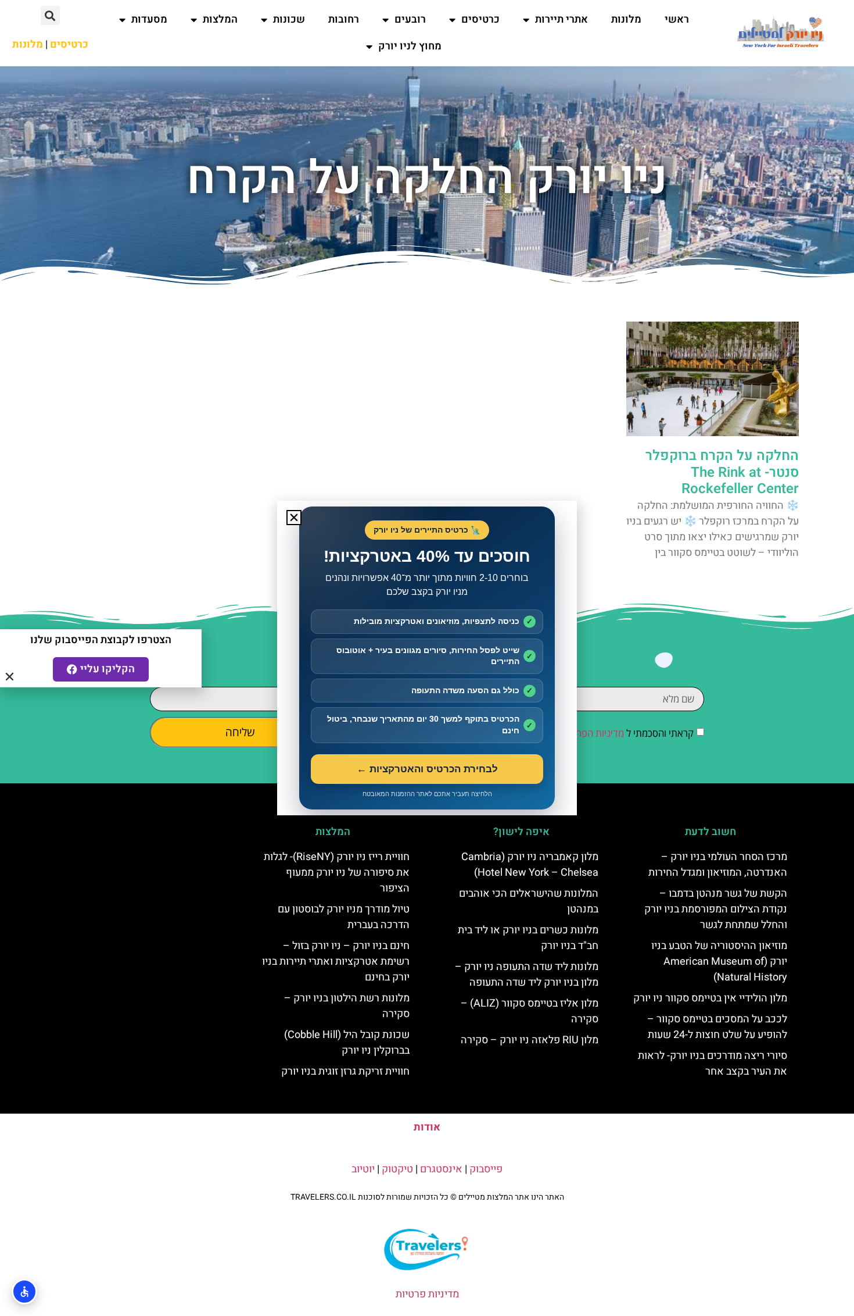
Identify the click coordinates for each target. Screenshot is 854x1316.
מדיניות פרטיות (427, 1294)
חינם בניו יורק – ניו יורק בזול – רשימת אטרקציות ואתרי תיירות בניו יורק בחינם (336, 961)
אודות (427, 1127)
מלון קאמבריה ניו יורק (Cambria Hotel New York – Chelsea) (529, 864)
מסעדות (149, 19)
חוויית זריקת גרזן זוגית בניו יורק (345, 1071)
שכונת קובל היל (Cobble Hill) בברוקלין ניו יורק (347, 1042)
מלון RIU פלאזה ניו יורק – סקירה (529, 1040)
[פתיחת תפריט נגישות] (24, 1291)
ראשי (677, 19)
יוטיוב (363, 1169)
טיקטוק (397, 1169)
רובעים (410, 19)
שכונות (289, 19)
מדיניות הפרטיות (592, 733)
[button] (50, 15)
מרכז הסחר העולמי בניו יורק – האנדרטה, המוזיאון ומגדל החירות (717, 864)
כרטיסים (480, 19)
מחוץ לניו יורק (410, 46)
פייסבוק (486, 1169)
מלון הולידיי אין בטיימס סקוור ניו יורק (710, 998)
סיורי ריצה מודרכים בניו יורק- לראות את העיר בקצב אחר (712, 1063)
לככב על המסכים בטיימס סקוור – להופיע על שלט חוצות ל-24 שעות (717, 1027)
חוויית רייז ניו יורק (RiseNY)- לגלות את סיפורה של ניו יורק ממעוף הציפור (337, 872)
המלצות (220, 19)
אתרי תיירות (561, 19)
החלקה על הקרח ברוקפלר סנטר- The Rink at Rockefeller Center (722, 472)
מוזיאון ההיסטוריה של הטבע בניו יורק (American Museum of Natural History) (719, 961)
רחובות (343, 19)
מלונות (626, 19)
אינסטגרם (441, 1169)
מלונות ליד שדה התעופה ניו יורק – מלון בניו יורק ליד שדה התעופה (526, 974)
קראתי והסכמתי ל (627, 733)
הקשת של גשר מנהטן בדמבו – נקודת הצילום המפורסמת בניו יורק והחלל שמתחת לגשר (715, 909)
